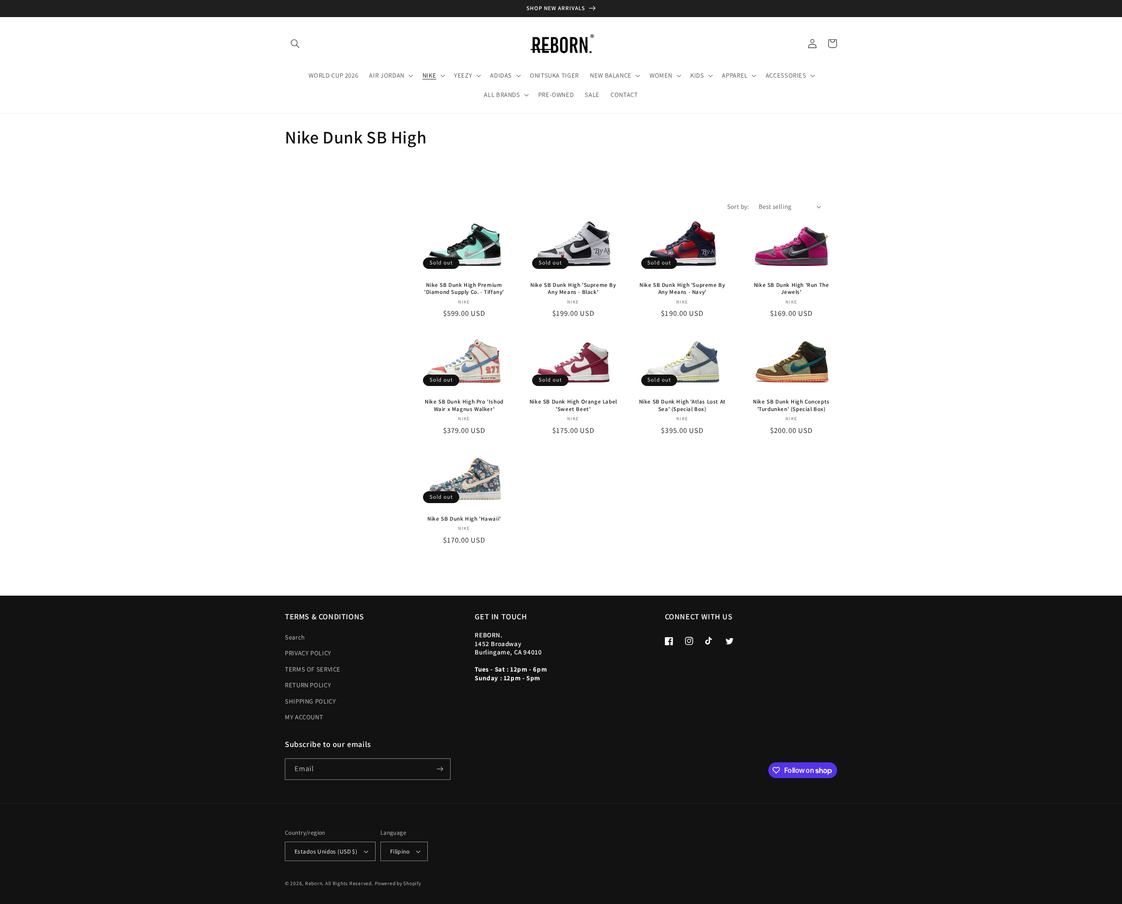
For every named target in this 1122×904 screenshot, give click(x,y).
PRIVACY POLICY (308, 653)
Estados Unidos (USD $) (326, 851)
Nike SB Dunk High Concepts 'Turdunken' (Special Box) (791, 405)
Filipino (399, 851)
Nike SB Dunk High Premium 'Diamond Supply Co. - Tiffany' (464, 289)
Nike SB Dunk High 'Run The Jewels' (791, 289)
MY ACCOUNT (304, 717)
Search (295, 637)
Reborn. (314, 883)
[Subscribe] (440, 769)
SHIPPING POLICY (310, 701)
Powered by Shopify (398, 883)
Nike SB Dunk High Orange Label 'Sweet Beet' (573, 405)
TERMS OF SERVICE (313, 669)
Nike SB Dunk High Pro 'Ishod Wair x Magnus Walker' (464, 405)
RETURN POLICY (308, 685)
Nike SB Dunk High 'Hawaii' (464, 518)
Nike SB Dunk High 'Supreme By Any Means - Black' (573, 289)
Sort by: (738, 206)
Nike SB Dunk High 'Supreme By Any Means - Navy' (682, 289)
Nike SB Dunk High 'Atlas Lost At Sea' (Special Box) (682, 405)
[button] (295, 43)
